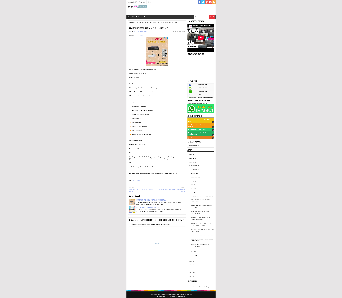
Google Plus (206, 2)
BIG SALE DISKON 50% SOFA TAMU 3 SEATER (149, 207)
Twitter (203, 2)
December (194, 165)
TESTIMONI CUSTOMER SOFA (197, 129)
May (192, 193)
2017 (191, 269)
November (194, 169)
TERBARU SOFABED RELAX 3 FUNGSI (202, 235)
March (193, 256)
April (192, 252)
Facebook (199, 2)
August (193, 181)
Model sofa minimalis (193, 145)
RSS (214, 2)
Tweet (141, 35)
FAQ (149, 2)
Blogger (208, 287)
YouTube (210, 2)
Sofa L (134, 17)
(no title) (190, 138)
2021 (191, 158)
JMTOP (166, 296)
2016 (191, 273)
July (192, 185)
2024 (191, 154)
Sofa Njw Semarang (140, 31)
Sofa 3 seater (136, 180)
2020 (191, 162)
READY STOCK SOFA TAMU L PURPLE (202, 196)
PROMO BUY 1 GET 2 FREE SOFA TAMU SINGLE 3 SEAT (151, 200)
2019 (191, 261)
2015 (191, 277)
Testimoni (142, 2)
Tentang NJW (132, 2)
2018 (191, 265)
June (192, 189)
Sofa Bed (141, 17)
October (193, 173)
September (194, 177)
